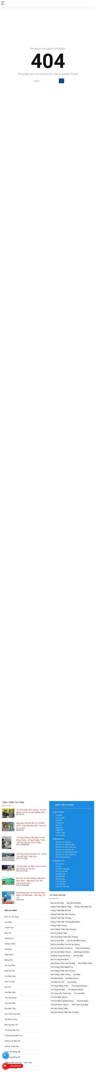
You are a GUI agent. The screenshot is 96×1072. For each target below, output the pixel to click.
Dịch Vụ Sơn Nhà (62, 871)
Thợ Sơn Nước (11, 998)
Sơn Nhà (8, 922)
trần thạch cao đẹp (80, 1005)
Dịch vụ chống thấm (22, 844)
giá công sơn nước (82, 952)
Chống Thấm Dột (12, 1046)
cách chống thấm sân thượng (63, 929)
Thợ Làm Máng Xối (12, 1052)
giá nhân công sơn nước (60, 956)
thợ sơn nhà (79, 993)
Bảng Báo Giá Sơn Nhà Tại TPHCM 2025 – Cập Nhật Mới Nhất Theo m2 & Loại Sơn (31, 825)
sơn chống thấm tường (60, 975)
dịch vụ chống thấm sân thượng (64, 937)
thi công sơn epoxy (79, 986)
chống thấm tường (59, 926)
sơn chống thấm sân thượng (63, 971)
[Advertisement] (48, 25)
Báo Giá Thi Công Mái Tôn (65, 849)
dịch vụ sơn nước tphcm (61, 952)
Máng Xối (8, 960)
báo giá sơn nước (74, 903)
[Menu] (3, 3)
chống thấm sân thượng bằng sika (65, 922)
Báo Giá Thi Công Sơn (63, 842)
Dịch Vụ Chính (58, 812)
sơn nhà (76, 975)
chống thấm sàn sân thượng (63, 914)
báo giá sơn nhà (57, 903)
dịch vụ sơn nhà (57, 941)
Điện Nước (9, 954)
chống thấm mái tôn (82, 907)
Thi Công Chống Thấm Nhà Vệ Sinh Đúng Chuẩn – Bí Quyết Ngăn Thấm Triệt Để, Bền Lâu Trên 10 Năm (30, 840)
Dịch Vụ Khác (60, 835)
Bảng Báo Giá (58, 839)
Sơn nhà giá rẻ (57, 978)
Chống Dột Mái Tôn (13, 1041)
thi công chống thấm (59, 986)
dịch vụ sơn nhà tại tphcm (62, 948)
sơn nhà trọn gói (57, 982)
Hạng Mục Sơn (59, 861)
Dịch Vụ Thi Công (21, 858)
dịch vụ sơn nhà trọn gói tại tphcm (65, 944)
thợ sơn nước (82, 1001)
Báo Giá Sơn (20, 814)
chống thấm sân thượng (61, 918)
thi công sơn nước (75, 990)
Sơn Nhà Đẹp (10, 976)
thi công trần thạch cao (61, 993)
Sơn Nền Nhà (10, 992)
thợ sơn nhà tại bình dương (62, 1001)
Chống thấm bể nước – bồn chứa (18, 1062)
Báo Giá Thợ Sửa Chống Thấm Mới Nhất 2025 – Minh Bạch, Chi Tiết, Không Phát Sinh (30, 880)
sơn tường (71, 982)
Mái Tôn (8, 933)
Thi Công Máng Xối (12, 1057)
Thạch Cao (9, 927)
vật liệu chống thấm (59, 1008)
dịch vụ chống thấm (59, 933)
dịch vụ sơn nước (83, 948)
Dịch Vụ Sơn (20, 900)
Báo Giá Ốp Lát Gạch (63, 857)
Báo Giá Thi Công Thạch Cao (66, 847)
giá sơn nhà (78, 956)
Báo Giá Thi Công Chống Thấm (67, 852)
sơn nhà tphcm (72, 978)
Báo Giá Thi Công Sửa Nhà (65, 844)
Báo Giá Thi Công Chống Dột (66, 855)
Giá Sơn (8, 987)
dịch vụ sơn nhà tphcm (76, 941)
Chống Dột (9, 938)
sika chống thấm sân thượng (63, 963)
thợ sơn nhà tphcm (59, 997)
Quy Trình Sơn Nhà (12, 1014)
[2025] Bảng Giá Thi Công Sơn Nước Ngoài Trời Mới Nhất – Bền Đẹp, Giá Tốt (31, 895)
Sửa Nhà (8, 949)
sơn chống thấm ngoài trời (62, 967)
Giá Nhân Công (11, 1019)
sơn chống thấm (85, 963)
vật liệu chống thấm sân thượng (64, 1012)
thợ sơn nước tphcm (59, 1005)
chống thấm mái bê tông (61, 907)
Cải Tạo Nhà (10, 965)
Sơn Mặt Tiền (10, 1008)
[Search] (92, 3)
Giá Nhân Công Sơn (62, 869)
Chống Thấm (10, 944)
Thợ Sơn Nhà (10, 1003)
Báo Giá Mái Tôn (11, 1025)
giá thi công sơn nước (60, 959)
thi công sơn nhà (58, 990)
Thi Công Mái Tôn (12, 1030)
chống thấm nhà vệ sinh (61, 911)
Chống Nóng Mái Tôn (13, 1035)
